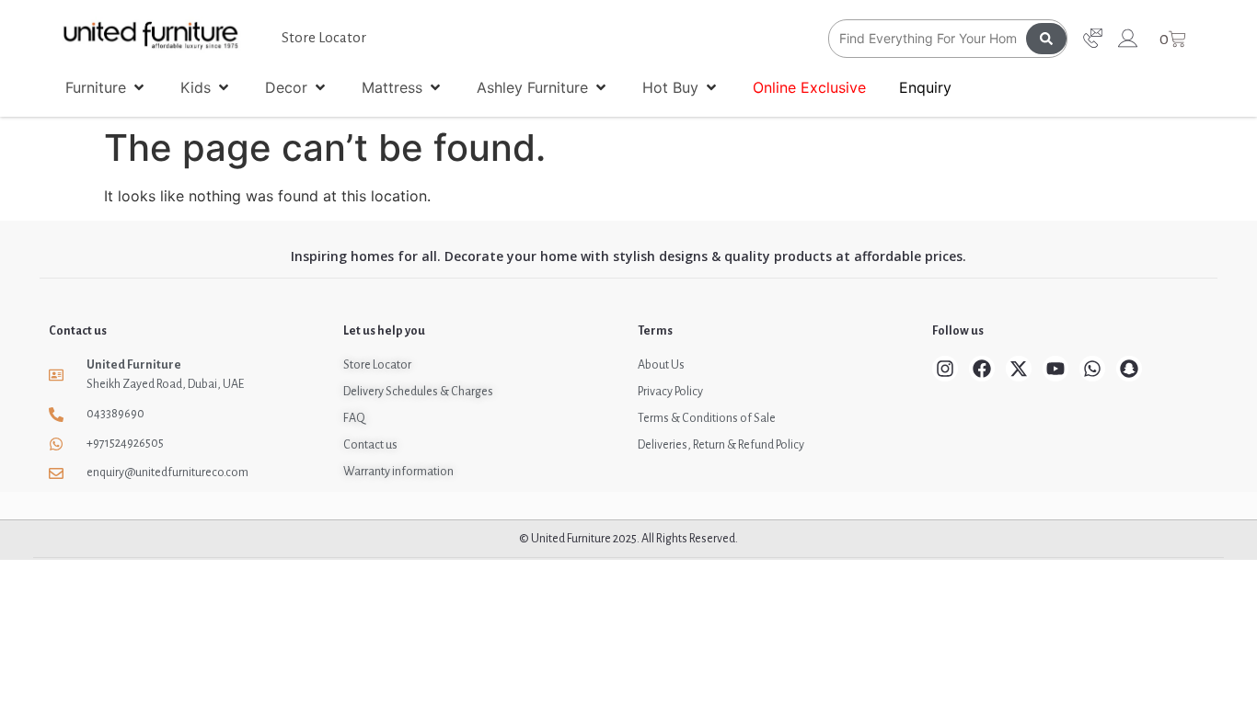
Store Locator (324, 37)
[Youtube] (1055, 368)
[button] (106, 87)
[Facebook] (982, 368)
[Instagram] (945, 368)
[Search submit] (1046, 38)
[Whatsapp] (1092, 368)
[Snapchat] (1129, 368)
